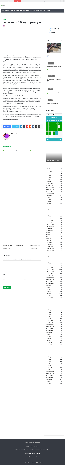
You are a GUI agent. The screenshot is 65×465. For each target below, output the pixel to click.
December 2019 (50, 301)
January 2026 (50, 185)
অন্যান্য (48, 10)
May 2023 (49, 238)
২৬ (56, 133)
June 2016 (49, 383)
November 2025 (50, 189)
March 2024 (49, 218)
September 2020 (50, 283)
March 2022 (49, 265)
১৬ (49, 129)
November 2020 (50, 279)
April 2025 (49, 203)
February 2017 (50, 367)
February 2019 (50, 320)
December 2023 (50, 224)
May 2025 (49, 201)
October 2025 (50, 191)
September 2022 (50, 254)
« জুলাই (48, 139)
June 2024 (49, 213)
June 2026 (49, 175)
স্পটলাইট (37, 10)
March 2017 (49, 365)
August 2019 (49, 309)
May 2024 (49, 215)
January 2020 (50, 299)
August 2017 (49, 356)
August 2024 (49, 209)
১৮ (54, 129)
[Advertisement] (54, 415)
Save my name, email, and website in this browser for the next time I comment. (20, 283)
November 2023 (50, 226)
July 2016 (49, 381)
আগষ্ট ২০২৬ (54, 118)
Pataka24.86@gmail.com (34, 453)
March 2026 (49, 181)
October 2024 (50, 205)
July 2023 (49, 234)
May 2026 (49, 177)
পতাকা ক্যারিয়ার (43, 10)
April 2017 (49, 363)
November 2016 (50, 373)
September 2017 (50, 354)
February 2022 (50, 267)
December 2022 (50, 248)
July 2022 (49, 258)
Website (24, 279)
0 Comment (50, 51)
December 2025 (50, 187)
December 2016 (50, 371)
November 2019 (50, 303)
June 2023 (49, 236)
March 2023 (49, 242)
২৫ (54, 133)
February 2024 (50, 220)
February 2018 (50, 344)
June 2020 (49, 289)
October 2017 (50, 352)
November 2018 (50, 326)
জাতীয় (6, 10)
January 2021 (50, 275)
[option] (54, 155)
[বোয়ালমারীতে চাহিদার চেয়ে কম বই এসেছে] (35, 197)
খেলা (14, 10)
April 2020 (49, 293)
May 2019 (49, 314)
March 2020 (49, 295)
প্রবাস (21, 10)
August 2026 (49, 171)
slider (8, 17)
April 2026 (49, 179)
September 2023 (50, 230)
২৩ (49, 133)
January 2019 (50, 322)
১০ (51, 126)
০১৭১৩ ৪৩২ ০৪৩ (34, 456)
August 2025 (49, 195)
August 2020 (49, 285)
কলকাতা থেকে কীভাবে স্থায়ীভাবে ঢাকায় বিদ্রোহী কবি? (54, 92)
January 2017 (50, 369)
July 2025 (49, 197)
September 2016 (50, 377)
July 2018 (49, 334)
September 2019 (50, 307)
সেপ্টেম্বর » (59, 139)
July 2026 (49, 173)
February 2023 (50, 244)
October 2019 (50, 305)
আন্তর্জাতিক (10, 10)
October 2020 (50, 281)
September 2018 (50, 330)
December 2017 (50, 348)
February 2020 (50, 297)
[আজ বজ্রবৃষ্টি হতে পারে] (22, 197)
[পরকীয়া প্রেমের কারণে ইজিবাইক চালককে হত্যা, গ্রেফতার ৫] (8, 197)
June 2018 (49, 336)
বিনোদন (34, 10)
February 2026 (50, 183)
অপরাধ (17, 10)
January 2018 (50, 346)
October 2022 (50, 252)
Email (4, 279)
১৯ (56, 129)
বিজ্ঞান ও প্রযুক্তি (26, 10)
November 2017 (50, 350)
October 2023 (50, 228)
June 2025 (49, 199)
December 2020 (50, 277)
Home (5, 17)
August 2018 (49, 332)
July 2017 (49, 358)
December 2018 (50, 324)
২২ (47, 133)
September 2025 (50, 193)
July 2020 (49, 287)
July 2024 (49, 211)
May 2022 (49, 262)
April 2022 (49, 264)
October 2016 (50, 375)
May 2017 (49, 361)
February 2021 (50, 273)
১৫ (47, 129)
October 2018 (50, 328)
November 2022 (50, 250)
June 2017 (49, 359)
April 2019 (49, 316)
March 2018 (49, 342)
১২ (56, 126)
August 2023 (49, 232)
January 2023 (50, 246)
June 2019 (49, 312)
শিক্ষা (31, 10)
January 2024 (50, 222)
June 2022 (49, 260)
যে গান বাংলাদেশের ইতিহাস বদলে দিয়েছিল (52, 103)
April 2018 (49, 340)
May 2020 (49, 291)
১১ (54, 126)
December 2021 (50, 269)
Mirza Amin (7, 26)
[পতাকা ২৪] (3, 5)
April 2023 (49, 240)
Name (4, 274)
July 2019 (49, 311)
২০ (58, 129)
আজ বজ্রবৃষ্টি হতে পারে (19, 245)
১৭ (51, 129)
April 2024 (49, 217)
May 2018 (49, 338)
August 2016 (49, 379)
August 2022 (49, 256)
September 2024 (50, 207)
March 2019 (49, 318)
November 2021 (50, 271)
